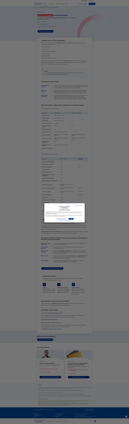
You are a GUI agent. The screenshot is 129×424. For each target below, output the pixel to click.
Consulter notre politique (64, 220)
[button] (71, 219)
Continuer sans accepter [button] (78, 205)
